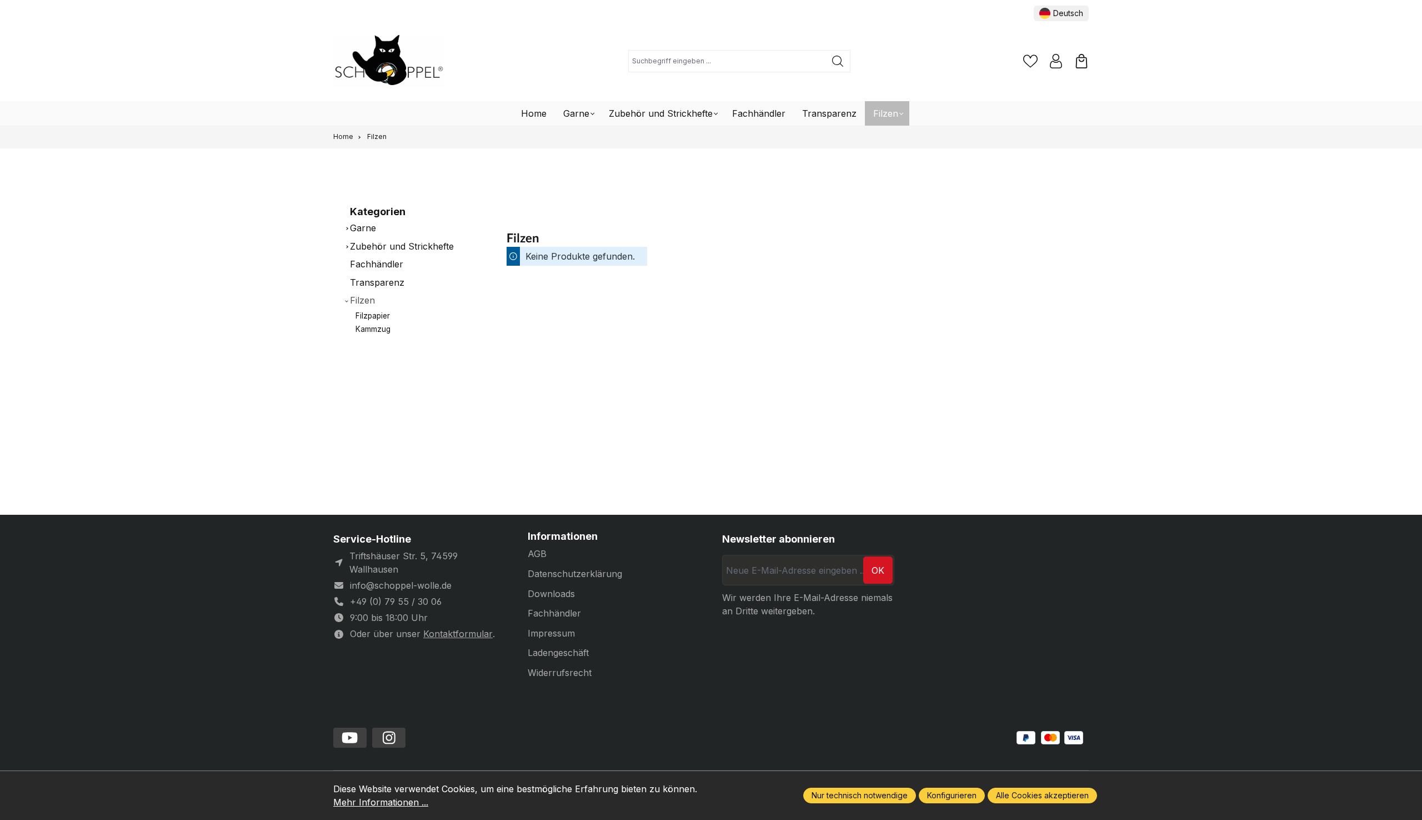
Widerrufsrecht (560, 672)
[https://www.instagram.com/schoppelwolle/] (388, 738)
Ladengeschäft (558, 652)
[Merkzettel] (1030, 61)
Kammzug (373, 329)
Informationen (563, 536)
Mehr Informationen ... (380, 802)
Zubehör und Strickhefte (402, 246)
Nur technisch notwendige (860, 795)
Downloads (551, 593)
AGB (537, 553)
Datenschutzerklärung (575, 573)
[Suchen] (837, 61)
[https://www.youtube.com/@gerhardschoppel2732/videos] (350, 738)
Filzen (362, 300)
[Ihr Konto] (1056, 61)
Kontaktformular (458, 633)
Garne (363, 227)
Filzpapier (373, 315)
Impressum (551, 633)
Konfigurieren (952, 795)
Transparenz (377, 282)
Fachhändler (376, 264)
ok (878, 570)
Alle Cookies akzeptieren (1042, 795)
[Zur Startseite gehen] (388, 61)
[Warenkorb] (1081, 61)
